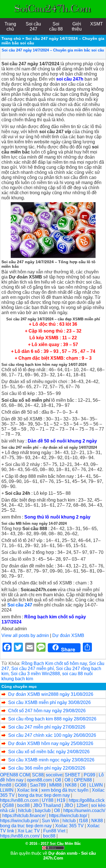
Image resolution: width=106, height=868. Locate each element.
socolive (54, 774)
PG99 (90, 774)
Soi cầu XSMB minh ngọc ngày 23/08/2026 (51, 759)
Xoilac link (28, 790)
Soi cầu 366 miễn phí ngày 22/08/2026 (46, 768)
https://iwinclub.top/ (68, 815)
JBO (69, 805)
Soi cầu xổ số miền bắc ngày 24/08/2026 (49, 751)
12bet (82, 805)
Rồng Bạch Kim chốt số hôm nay (54, 663)
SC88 (38, 774)
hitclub (25, 810)
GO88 (21, 785)
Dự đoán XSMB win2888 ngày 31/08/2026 (50, 694)
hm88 (6, 785)
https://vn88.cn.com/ (20, 836)
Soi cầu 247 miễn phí (32, 668)
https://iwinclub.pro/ (20, 820)
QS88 (8, 805)
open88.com (40, 780)
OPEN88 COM (15, 774)
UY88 (48, 800)
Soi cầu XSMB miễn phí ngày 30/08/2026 (49, 702)
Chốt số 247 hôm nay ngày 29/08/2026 (47, 710)
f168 (84, 820)
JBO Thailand (47, 805)
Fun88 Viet (54, 830)
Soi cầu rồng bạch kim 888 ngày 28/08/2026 (52, 718)
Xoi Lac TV (29, 830)
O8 (58, 780)
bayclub (43, 810)
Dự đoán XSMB (68, 635)
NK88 (71, 785)
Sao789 (38, 785)
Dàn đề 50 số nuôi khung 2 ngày (62, 441)
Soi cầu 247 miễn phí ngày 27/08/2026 (46, 727)
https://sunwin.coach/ (84, 810)
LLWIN (96, 785)
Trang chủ (11, 38)
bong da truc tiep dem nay (44, 795)
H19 (61, 800)
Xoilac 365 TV (70, 825)
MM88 (56, 785)
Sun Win (51, 820)
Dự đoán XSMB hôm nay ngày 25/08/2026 (50, 743)
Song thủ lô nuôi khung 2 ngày (57, 517)
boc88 (24, 805)
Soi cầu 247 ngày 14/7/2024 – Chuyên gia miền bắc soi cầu (53, 50)
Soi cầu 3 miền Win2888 (35, 673)
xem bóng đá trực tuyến (65, 790)
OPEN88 (83, 780)
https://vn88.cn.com (20, 800)
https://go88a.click (87, 800)
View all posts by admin (25, 635)
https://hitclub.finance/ (24, 815)
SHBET (73, 774)
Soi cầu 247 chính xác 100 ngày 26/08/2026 (52, 735)
